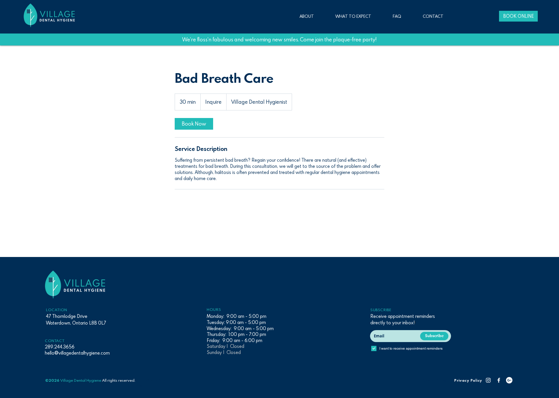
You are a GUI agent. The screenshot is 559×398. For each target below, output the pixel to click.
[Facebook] (499, 380)
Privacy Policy (468, 380)
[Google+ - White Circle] (509, 380)
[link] (194, 124)
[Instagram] (488, 380)
